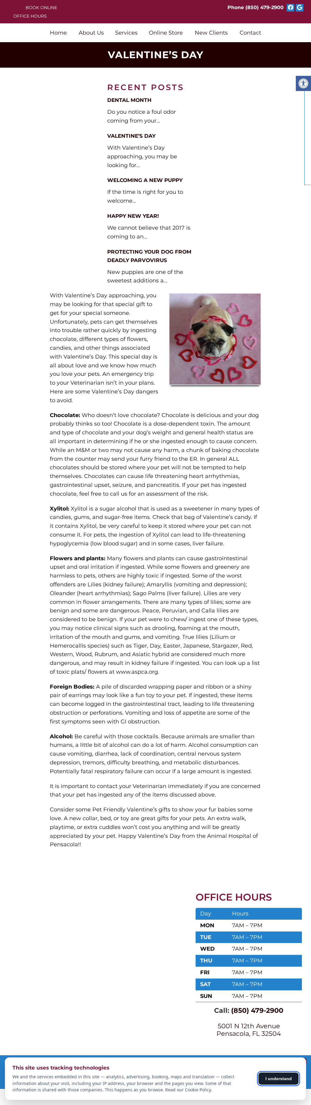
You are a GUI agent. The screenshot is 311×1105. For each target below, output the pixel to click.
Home (58, 32)
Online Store (166, 32)
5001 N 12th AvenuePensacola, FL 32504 (249, 1029)
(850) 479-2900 (264, 7)
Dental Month (129, 100)
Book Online (41, 7)
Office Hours (30, 16)
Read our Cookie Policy (188, 1090)
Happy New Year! (133, 216)
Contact (250, 32)
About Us (91, 32)
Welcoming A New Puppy (145, 180)
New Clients (211, 32)
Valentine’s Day (131, 136)
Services (126, 32)
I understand (278, 1078)
